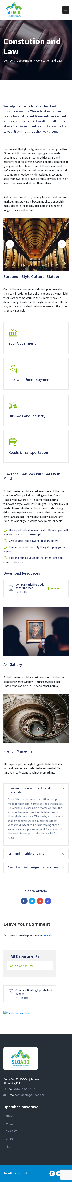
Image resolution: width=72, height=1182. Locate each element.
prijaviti (47, 935)
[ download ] (56, 588)
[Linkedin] (48, 901)
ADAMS (10, 1116)
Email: (26, 1095)
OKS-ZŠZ (11, 1131)
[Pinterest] (40, 901)
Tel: (21, 1089)
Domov (8, 60)
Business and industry (27, 416)
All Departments (24, 956)
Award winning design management (33, 867)
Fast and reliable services (26, 853)
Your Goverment (22, 343)
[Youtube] (59, 1173)
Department (24, 60)
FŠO (8, 1147)
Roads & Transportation (28, 452)
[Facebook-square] (52, 1173)
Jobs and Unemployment (30, 379)
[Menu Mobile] (65, 10)
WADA (9, 1124)
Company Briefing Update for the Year (33, 991)
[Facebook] (24, 901)
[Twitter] (32, 901)
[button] (10, 244)
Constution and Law (20, 966)
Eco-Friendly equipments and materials (29, 790)
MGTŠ (9, 1139)
